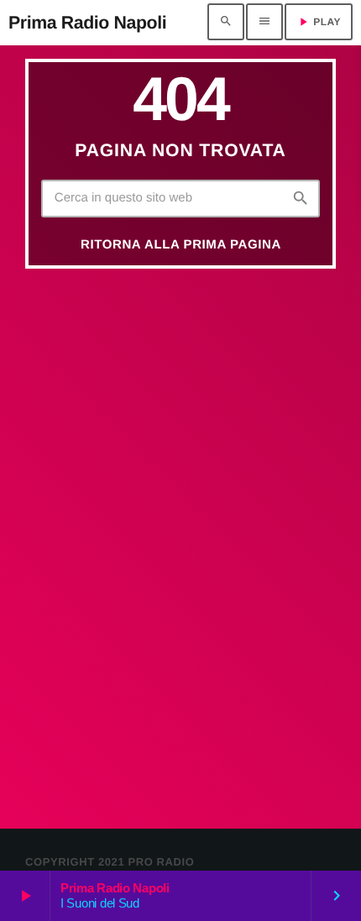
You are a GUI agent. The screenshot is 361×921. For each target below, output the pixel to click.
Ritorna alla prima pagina (181, 245)
